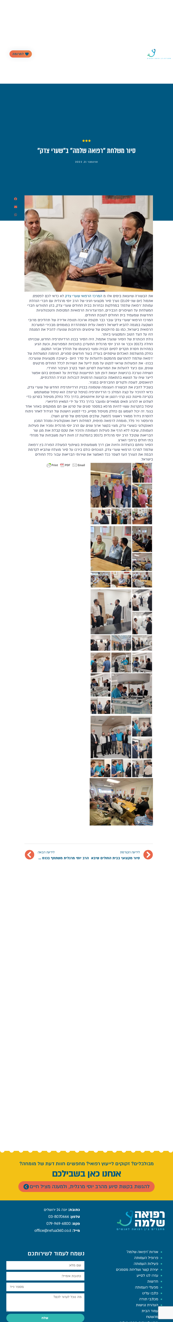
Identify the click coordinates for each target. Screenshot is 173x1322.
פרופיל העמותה (120, 54)
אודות (136, 54)
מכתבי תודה (148, 1299)
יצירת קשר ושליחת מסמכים (137, 1269)
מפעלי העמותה (146, 1287)
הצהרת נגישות (147, 1305)
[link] (83, 296)
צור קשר (54, 54)
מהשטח (152, 1316)
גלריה (82, 54)
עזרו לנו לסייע (147, 1275)
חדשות (71, 54)
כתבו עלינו (150, 1293)
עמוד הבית (150, 1311)
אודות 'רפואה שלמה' (142, 1252)
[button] (16, 199)
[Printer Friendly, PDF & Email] (65, 465)
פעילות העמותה (98, 54)
